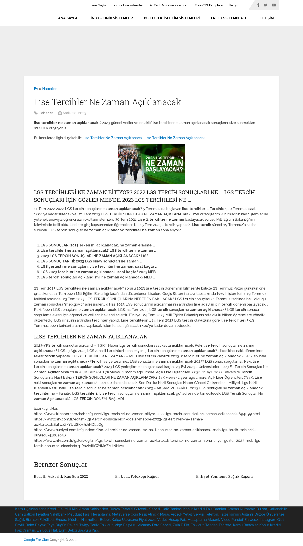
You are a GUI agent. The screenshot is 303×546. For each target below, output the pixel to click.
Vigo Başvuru (125, 525)
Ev (36, 89)
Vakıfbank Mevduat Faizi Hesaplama (80, 514)
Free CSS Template (209, 5)
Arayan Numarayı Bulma (247, 509)
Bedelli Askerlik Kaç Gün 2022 (61, 476)
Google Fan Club (36, 540)
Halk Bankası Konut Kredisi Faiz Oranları (193, 509)
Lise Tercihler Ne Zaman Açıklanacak (113, 138)
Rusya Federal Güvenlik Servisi (135, 509)
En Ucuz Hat (47, 530)
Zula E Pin (181, 525)
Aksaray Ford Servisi (154, 525)
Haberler (49, 89)
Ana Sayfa (99, 5)
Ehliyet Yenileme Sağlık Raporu (224, 476)
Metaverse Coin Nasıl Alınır (133, 514)
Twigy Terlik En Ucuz (96, 525)
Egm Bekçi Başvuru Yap (78, 530)
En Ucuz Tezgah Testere (211, 525)
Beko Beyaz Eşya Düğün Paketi (52, 525)
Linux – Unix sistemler (128, 5)
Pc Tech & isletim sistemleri (169, 5)
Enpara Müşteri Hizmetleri (77, 520)
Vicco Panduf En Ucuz (239, 520)
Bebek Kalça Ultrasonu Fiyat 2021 (128, 520)
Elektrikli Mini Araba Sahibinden (82, 509)
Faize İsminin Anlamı (236, 514)
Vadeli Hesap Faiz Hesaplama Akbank (188, 520)
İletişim (234, 5)
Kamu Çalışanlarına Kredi (35, 509)
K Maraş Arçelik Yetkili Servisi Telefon (187, 514)
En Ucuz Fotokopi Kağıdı (137, 476)
